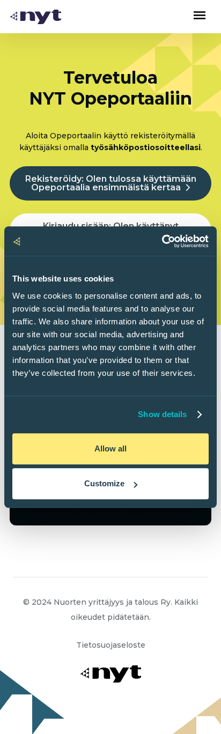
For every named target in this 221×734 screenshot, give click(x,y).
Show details (162, 414)
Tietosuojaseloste (110, 645)
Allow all (110, 448)
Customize (104, 483)
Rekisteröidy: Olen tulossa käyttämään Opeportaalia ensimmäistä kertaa (110, 183)
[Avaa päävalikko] (199, 15)
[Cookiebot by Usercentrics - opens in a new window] (162, 241)
